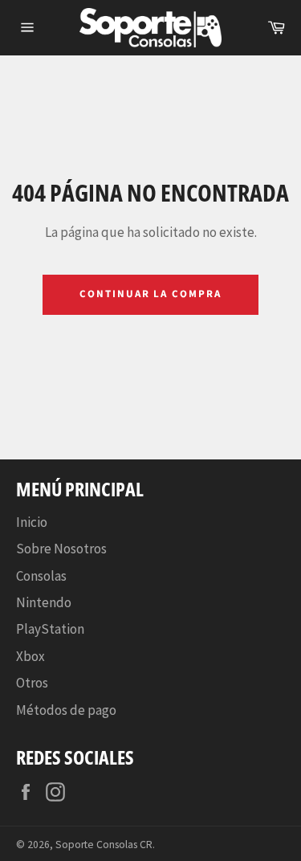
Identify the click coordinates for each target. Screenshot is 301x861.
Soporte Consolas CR (104, 844)
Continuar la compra (150, 294)
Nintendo (43, 602)
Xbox (30, 656)
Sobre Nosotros (61, 548)
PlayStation (50, 629)
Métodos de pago (66, 710)
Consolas (41, 576)
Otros (32, 683)
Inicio (31, 522)
